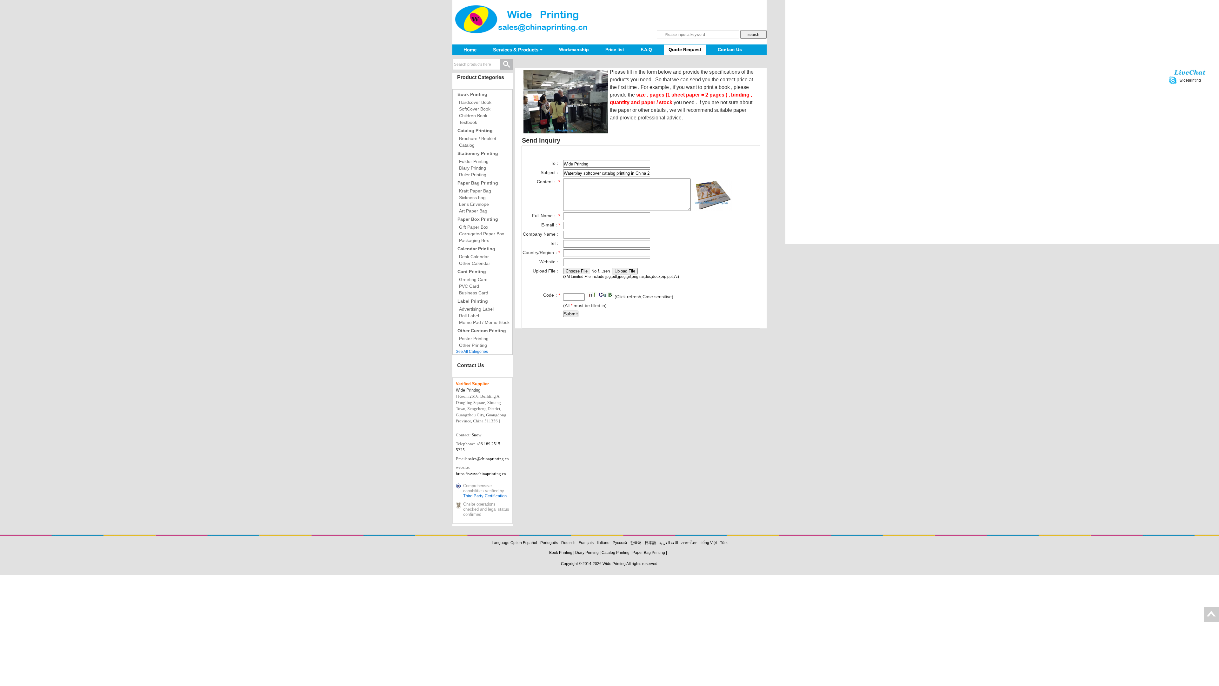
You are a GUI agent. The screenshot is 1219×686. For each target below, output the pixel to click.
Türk (724, 543)
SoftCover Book (474, 108)
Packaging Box (474, 240)
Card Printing (471, 271)
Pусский (620, 543)
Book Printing (472, 94)
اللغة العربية (668, 543)
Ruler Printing (472, 174)
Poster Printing (474, 338)
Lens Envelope (474, 204)
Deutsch (568, 543)
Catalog (467, 145)
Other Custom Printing (481, 330)
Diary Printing (472, 168)
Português (549, 543)
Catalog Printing (475, 130)
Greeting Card (473, 279)
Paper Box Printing (477, 219)
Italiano (603, 543)
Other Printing (473, 345)
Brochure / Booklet (477, 138)
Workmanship (574, 49)
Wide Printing (614, 564)
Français (586, 543)
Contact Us (730, 49)
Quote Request (685, 49)
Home (469, 49)
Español (530, 543)
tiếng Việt (709, 543)
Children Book (473, 115)
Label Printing (472, 301)
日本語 (650, 543)
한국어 (636, 543)
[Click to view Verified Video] (460, 426)
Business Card (473, 292)
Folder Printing (474, 161)
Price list (614, 49)
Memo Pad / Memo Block (484, 322)
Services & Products (515, 49)
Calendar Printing (476, 248)
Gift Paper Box (473, 227)
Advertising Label (476, 309)
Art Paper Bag (473, 210)
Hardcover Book (475, 102)
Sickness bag (472, 197)
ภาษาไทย (689, 543)
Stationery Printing (477, 153)
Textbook (468, 122)
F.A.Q (646, 49)
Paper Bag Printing (477, 182)
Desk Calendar (474, 256)
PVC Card (469, 286)
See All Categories (472, 351)
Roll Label (469, 315)
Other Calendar (474, 263)
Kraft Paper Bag (475, 190)
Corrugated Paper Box (481, 233)
